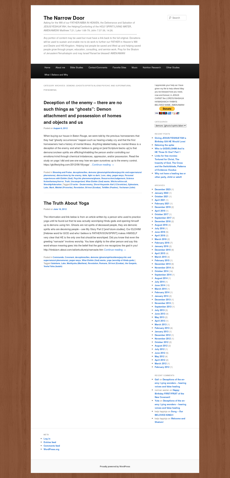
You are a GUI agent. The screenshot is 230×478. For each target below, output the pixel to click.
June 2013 (160, 313)
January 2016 (161, 246)
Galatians (55, 263)
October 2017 (161, 214)
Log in (47, 438)
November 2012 (163, 338)
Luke (46, 187)
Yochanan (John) (127, 187)
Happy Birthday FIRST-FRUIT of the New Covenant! (169, 393)
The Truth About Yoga (66, 203)
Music (135, 67)
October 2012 (161, 342)
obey (109, 175)
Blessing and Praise (62, 172)
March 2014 (161, 288)
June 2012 (160, 352)
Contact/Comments (98, 67)
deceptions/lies (80, 172)
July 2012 (160, 349)
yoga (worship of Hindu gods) (121, 260)
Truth (67, 181)
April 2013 (160, 320)
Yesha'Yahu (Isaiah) (53, 266)
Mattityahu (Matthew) (77, 263)
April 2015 (160, 253)
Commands (58, 257)
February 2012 (162, 367)
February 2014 (162, 292)
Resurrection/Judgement (113, 178)
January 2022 (161, 192)
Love (103, 175)
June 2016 (160, 231)
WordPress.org (51, 449)
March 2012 (161, 363)
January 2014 (161, 296)
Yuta (157, 400)
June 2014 (160, 285)
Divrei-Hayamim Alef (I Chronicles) (110, 184)
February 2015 (162, 260)
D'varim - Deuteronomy (81, 184)
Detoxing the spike (164, 144)
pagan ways (118, 175)
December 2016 (163, 221)
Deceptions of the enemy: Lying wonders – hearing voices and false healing (170, 383)
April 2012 (160, 359)
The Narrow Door (64, 17)
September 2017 (163, 217)
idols (85, 175)
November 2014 (163, 267)
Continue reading (103, 164)
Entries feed (50, 442)
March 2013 (161, 324)
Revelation (79, 187)
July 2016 (160, 228)
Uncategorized (78, 181)
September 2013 (163, 306)
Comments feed (52, 445)
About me (60, 67)
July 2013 (160, 310)
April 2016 (160, 235)
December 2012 (163, 335)
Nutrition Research (152, 67)
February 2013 (162, 327)
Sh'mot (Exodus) (93, 187)
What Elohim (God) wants (98, 181)
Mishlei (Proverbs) (64, 187)
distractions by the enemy (69, 175)
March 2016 (161, 239)
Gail (157, 379)
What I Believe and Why (56, 74)
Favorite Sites (119, 67)
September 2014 (163, 274)
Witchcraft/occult (119, 181)
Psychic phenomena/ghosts (87, 178)
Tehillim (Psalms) (110, 187)
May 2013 (159, 317)
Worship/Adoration (52, 184)
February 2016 (162, 242)
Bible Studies (76, 67)
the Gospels (131, 263)
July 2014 (160, 281)
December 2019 (163, 207)
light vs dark (94, 175)
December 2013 (163, 299)
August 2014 (161, 278)
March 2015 (161, 256)
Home (47, 67)
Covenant (69, 257)
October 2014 (161, 271)
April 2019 (160, 210)
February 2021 (162, 203)
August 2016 (161, 224)
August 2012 (161, 345)
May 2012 (159, 356)
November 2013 (163, 303)
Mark (51, 187)
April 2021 (160, 199)
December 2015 (163, 249)
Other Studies (173, 67)
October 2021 (161, 196)
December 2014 (163, 263)
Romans (103, 263)
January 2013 (161, 331)
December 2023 (163, 189)
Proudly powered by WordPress (115, 466)
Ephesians (133, 184)
